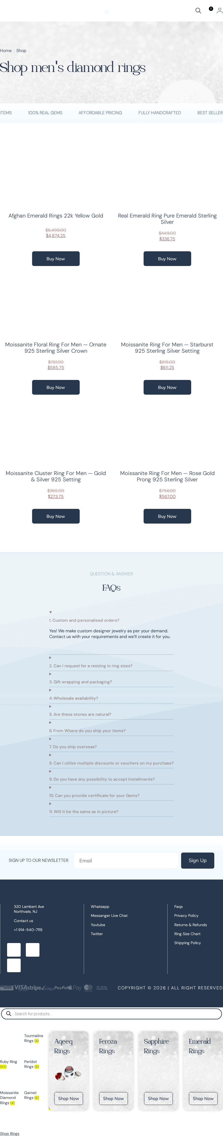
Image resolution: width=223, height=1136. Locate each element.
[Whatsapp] (32, 950)
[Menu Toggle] (106, 10)
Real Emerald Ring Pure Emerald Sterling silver (167, 218)
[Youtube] (14, 965)
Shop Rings (9, 1133)
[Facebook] (14, 950)
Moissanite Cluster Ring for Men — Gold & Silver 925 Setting (56, 476)
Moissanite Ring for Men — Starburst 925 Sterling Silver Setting (167, 347)
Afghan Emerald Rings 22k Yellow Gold (55, 215)
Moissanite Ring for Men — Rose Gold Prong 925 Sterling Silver (167, 476)
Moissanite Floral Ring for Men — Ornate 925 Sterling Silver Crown (55, 347)
